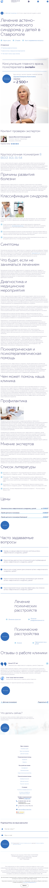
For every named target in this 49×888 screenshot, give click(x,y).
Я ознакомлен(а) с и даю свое (28, 844)
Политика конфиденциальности (24, 789)
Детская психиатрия (11, 13)
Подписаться (5, 844)
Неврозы (24, 762)
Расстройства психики (24, 765)
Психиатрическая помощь (24, 757)
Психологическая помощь (24, 776)
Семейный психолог (24, 778)
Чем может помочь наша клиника (11, 53)
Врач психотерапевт (24, 751)
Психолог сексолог (24, 783)
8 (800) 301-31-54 (24, 801)
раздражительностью (17, 225)
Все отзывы (5, 690)
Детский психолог (24, 781)
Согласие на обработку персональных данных (24, 793)
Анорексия (24, 759)
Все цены (5, 525)
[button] (47, 663)
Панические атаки (24, 770)
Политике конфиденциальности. (29, 882)
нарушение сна (36, 253)
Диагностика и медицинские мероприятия (13, 50)
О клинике (24, 787)
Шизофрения (24, 768)
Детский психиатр (24, 753)
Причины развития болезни (9, 48)
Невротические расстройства (24, 773)
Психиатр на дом (24, 748)
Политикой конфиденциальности (25, 843)
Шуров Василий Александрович (20, 137)
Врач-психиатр (24, 746)
